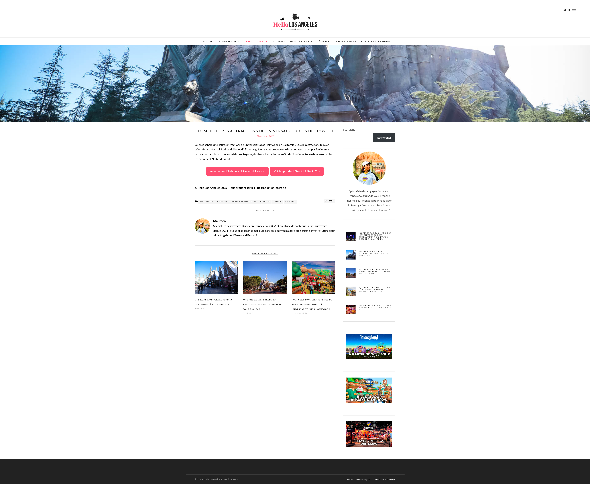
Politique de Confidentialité (384, 479)
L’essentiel (207, 41)
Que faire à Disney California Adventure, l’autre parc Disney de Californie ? (375, 290)
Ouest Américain (301, 41)
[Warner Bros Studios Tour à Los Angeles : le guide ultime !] (351, 309)
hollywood (222, 202)
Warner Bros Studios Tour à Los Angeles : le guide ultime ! (375, 308)
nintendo (265, 202)
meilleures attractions (244, 202)
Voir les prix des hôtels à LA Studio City (297, 171)
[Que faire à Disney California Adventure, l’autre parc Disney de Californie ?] (351, 291)
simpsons (277, 202)
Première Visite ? (230, 41)
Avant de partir (256, 41)
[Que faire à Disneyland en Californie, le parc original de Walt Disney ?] (351, 273)
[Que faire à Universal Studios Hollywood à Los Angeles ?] (351, 255)
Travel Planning (345, 41)
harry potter (206, 202)
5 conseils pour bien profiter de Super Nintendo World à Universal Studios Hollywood (312, 304)
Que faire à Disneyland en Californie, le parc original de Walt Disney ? (262, 304)
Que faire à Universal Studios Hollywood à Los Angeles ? (373, 253)
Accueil (350, 479)
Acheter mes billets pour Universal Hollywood (237, 171)
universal (290, 202)
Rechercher (349, 130)
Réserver (323, 41)
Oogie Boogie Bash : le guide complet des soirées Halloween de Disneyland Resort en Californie (375, 236)
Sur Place (278, 41)
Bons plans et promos (375, 41)
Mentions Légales (363, 479)
